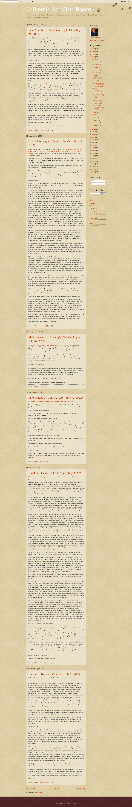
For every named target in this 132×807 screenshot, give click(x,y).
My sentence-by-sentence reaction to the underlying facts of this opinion (50, 401)
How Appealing (94, 211)
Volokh (92, 223)
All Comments (96, 184)
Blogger (75, 803)
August (96, 72)
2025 (93, 51)
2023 (93, 57)
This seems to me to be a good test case (40, 477)
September (97, 70)
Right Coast (93, 218)
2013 (93, 150)
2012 (93, 153)
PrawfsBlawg (93, 216)
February (96, 123)
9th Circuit (93, 201)
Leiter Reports (94, 213)
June (95, 112)
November (97, 64)
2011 (93, 156)
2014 (93, 148)
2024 (93, 54)
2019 (93, 134)
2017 (93, 139)
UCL (91, 220)
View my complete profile (97, 40)
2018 (93, 137)
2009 (93, 161)
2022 (93, 59)
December (97, 62)
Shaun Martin (96, 37)
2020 (93, 131)
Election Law (93, 208)
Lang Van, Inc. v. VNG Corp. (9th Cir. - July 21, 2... (99, 79)
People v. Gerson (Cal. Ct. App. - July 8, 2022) (55, 473)
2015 (93, 145)
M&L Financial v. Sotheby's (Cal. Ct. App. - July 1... (99, 90)
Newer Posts (31, 789)
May (95, 115)
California (92, 203)
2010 (93, 158)
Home (56, 789)
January (96, 125)
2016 (93, 142)
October (96, 67)
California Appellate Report (59, 9)
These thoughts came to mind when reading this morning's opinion (48, 84)
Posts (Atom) (38, 792)
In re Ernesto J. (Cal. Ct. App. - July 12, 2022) (55, 397)
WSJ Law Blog (94, 225)
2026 (93, 49)
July (95, 75)
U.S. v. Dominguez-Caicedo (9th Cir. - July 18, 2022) (99, 84)
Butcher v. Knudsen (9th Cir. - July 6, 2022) (54, 674)
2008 (93, 164)
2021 (93, 129)
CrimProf (92, 206)
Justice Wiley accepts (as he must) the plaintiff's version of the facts (49, 345)
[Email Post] (52, 130)
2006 (93, 169)
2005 (93, 172)
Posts (94, 181)
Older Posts (81, 789)
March (96, 120)
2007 (93, 166)
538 (91, 198)
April (95, 117)
